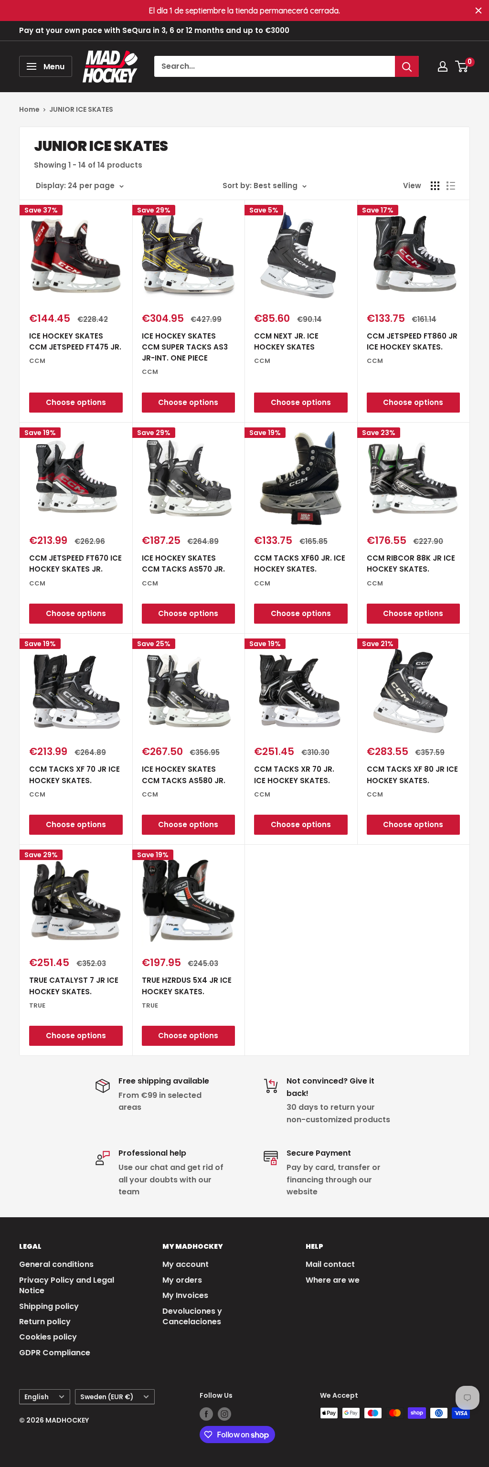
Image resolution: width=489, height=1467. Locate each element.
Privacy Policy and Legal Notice (66, 1285)
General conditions (56, 1264)
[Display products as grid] (435, 185)
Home (29, 109)
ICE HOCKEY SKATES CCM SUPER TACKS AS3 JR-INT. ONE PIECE (185, 347)
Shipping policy (49, 1306)
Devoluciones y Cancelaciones (192, 1316)
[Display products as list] (450, 185)
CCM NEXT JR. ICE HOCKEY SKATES (286, 341)
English (36, 1397)
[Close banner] (478, 10)
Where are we (333, 1280)
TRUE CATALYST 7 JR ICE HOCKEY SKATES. (73, 985)
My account (185, 1264)
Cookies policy (48, 1336)
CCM (37, 360)
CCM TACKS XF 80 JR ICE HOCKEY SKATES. (412, 774)
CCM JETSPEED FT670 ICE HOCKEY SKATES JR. (75, 563)
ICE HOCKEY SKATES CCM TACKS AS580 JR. (183, 774)
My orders (182, 1280)
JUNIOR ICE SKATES (81, 109)
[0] (462, 66)
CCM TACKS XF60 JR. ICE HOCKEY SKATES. (299, 563)
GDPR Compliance (54, 1352)
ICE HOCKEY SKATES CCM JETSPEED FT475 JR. (75, 341)
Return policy (45, 1321)
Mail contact (330, 1264)
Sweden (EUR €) (106, 1397)
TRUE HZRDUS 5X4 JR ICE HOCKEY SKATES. (187, 985)
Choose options (76, 402)
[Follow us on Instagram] (224, 1414)
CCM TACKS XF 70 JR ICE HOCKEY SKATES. (74, 774)
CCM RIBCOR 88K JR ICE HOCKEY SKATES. (411, 563)
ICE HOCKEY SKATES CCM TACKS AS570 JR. (183, 563)
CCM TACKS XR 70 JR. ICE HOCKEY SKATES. (294, 774)
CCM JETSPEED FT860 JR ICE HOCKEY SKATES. (412, 341)
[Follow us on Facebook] (206, 1414)
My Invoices (185, 1295)
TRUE (37, 1005)
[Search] (407, 66)
